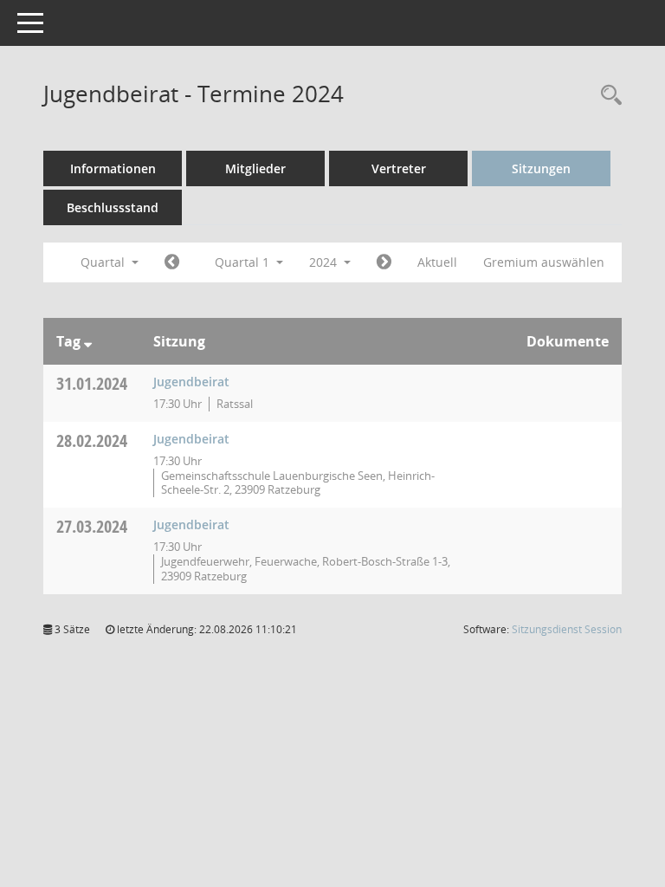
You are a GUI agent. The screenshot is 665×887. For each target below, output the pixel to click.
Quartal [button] (104, 262)
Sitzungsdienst (567, 629)
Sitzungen (541, 168)
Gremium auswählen (543, 262)
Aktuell (437, 262)
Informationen (113, 168)
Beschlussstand (112, 207)
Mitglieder (255, 168)
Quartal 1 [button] (244, 262)
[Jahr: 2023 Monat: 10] (172, 262)
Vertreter (398, 168)
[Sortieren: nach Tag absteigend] (88, 341)
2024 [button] (324, 262)
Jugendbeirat (191, 381)
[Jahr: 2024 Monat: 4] (384, 262)
